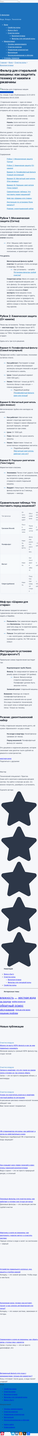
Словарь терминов (11, 58)
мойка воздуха (18, 1002)
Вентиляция (13, 52)
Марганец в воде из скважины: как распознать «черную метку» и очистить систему (16, 1235)
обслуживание (7, 1010)
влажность (7, 997)
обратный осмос (11, 1005)
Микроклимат (9, 41)
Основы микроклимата (17, 44)
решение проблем (9, 1013)
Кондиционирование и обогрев (20, 55)
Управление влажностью (18, 50)
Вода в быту (13, 30)
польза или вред (22, 1010)
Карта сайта (9, 1424)
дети (16, 998)
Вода (6, 25)
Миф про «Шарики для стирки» (19, 198)
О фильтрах (4, 15)
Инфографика (9, 1427)
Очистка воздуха (15, 47)
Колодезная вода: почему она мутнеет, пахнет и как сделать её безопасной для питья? (16, 1305)
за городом (5, 1001)
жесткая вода (5, 759)
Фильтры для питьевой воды (23, 39)
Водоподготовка (18, 36)
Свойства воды (14, 27)
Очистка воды (13, 33)
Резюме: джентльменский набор (20, 209)
